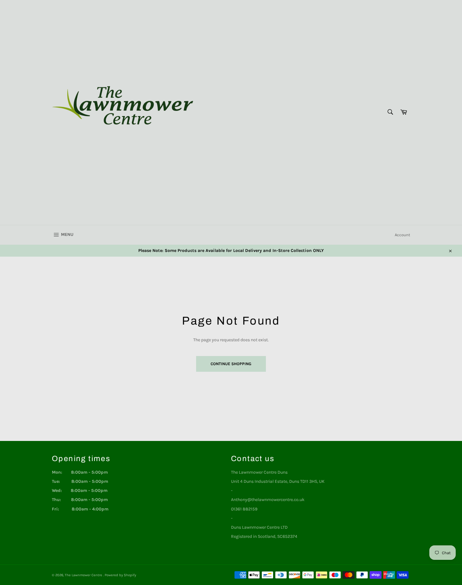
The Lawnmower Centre (84, 575)
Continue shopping (231, 363)
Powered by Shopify (120, 575)
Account (402, 234)
